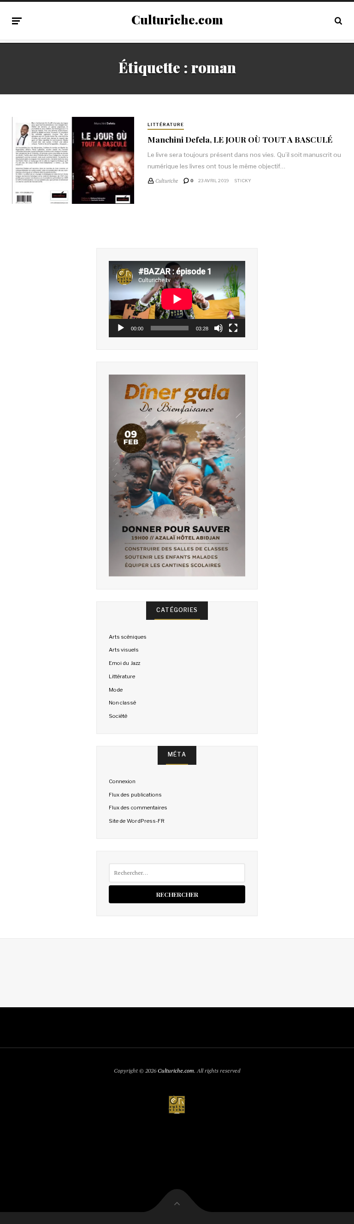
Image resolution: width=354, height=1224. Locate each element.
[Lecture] (120, 328)
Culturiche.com (177, 20)
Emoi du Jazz (124, 663)
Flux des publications (135, 794)
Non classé (122, 702)
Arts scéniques (128, 637)
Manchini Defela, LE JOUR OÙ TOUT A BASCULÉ (240, 139)
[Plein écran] (233, 328)
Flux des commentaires (138, 807)
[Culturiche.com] (176, 1105)
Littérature (166, 124)
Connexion (122, 781)
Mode (116, 690)
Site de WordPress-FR (136, 821)
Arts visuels (124, 650)
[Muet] (218, 328)
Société (118, 716)
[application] (177, 299)
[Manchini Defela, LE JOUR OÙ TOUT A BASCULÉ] (73, 160)
